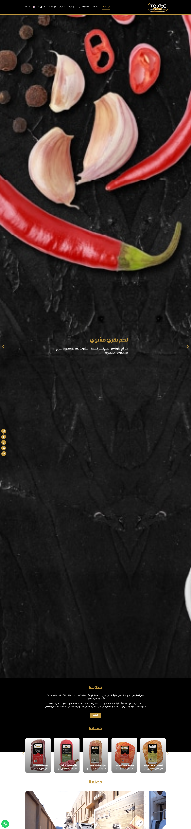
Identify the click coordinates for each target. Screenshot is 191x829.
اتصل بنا (41, 7)
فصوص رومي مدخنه (38, 765)
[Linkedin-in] (3, 448)
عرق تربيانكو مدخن (126, 765)
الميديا (61, 7)
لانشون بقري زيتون (97, 765)
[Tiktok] (3, 442)
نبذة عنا (96, 7)
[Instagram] (3, 431)
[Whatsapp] (5, 824)
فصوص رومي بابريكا (153, 765)
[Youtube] (3, 453)
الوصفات (52, 7)
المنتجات (85, 7)
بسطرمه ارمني (70, 765)
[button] (188, 346)
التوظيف (71, 7)
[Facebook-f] (3, 436)
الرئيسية (106, 7)
